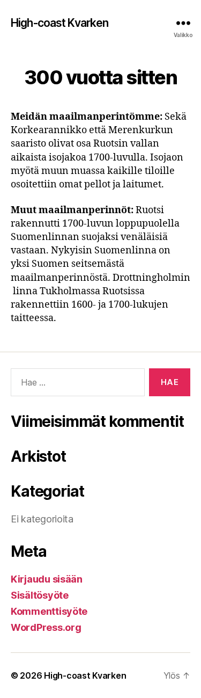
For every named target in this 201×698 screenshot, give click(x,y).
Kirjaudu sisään (47, 579)
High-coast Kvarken (59, 22)
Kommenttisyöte (49, 611)
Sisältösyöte (40, 595)
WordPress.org (46, 627)
